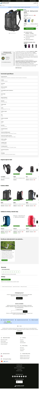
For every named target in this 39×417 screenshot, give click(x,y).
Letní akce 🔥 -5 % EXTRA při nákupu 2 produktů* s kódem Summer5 (19, 7)
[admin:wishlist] (36, 29)
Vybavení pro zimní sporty (16, 286)
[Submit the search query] (37, 5)
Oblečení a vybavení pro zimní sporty (7, 286)
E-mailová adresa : (19, 309)
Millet (25, 9)
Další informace (18, 67)
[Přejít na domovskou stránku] (1, 286)
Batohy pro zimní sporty (24, 286)
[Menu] (1, 5)
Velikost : (25, 23)
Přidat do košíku (30, 28)
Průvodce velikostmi (34, 23)
